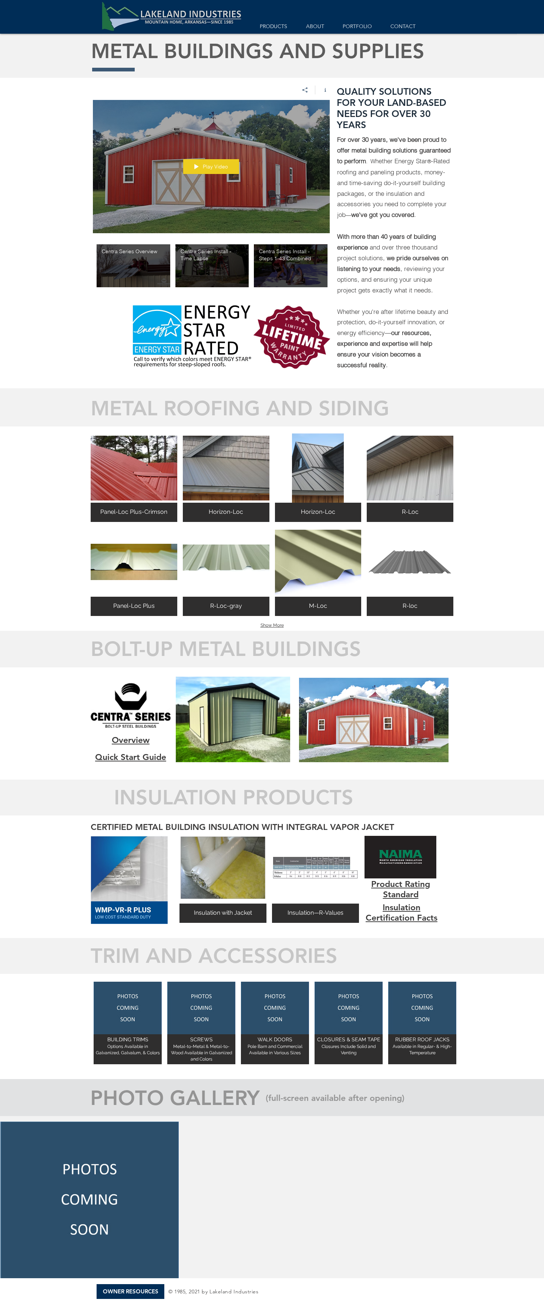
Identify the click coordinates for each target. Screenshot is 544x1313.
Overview (131, 740)
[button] (134, 477)
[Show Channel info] (322, 90)
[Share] (305, 90)
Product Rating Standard (400, 889)
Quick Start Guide (130, 757)
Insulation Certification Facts (401, 912)
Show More (272, 625)
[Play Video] (133, 266)
